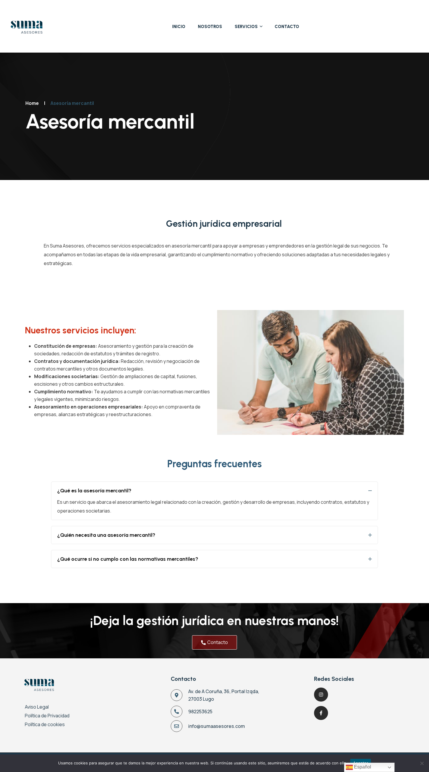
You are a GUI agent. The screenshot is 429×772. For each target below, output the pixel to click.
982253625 (200, 711)
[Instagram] (321, 695)
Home (32, 103)
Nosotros (210, 26)
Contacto (287, 26)
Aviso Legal (37, 707)
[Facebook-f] (321, 713)
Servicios (246, 26)
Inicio (178, 26)
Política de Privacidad (47, 715)
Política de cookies (45, 724)
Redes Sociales (334, 678)
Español (362, 766)
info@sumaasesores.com (216, 726)
